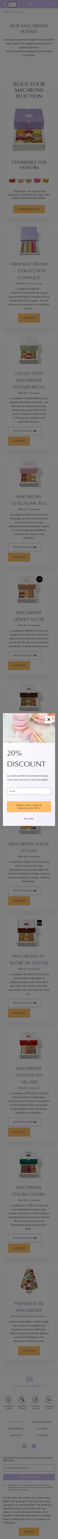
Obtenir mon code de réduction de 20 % (29, 806)
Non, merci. (29, 819)
